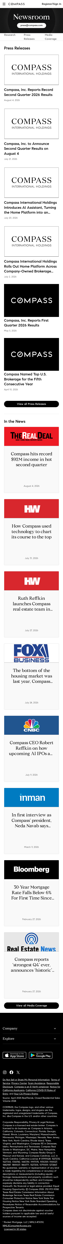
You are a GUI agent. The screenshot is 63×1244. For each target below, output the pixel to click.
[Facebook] (12, 1071)
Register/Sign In (51, 4)
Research (9, 34)
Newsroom (31, 16)
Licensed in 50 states (15, 1229)
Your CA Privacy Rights (26, 1093)
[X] (19, 1071)
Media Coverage (51, 36)
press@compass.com (31, 25)
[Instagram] (6, 1071)
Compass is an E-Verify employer (31, 1086)
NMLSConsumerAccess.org (17, 1225)
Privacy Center (19, 1083)
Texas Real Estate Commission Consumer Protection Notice (29, 1197)
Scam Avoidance (36, 1083)
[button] (4, 4)
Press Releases (29, 36)
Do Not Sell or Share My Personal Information (26, 1079)
